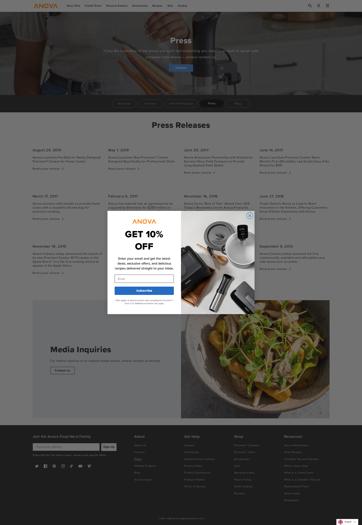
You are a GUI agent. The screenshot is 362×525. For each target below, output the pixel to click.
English (348, 521)
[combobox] (347, 522)
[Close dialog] (249, 215)
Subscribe (144, 291)
